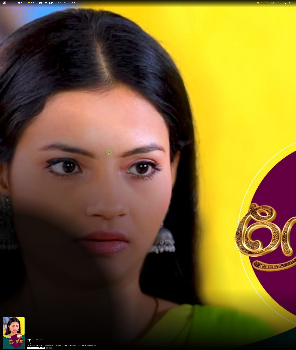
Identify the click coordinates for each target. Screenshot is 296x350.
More (95, 345)
